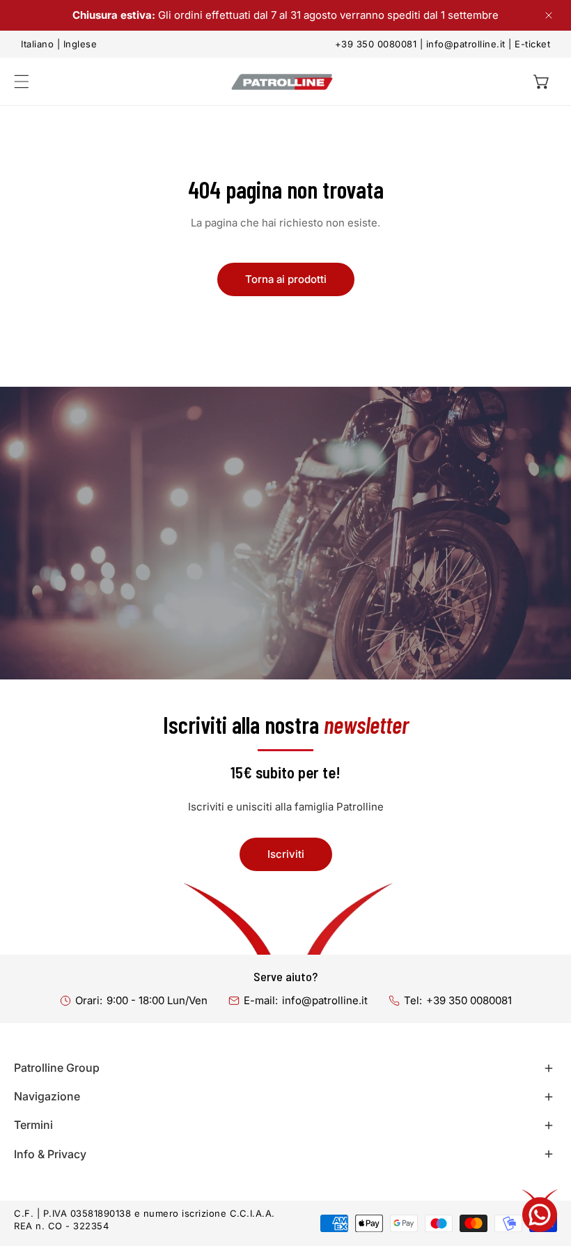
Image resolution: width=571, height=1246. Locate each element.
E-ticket (532, 43)
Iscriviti (285, 854)
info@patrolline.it (466, 43)
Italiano (37, 43)
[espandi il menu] (21, 81)
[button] (541, 81)
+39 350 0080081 (376, 43)
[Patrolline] (282, 82)
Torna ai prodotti (286, 279)
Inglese (80, 43)
